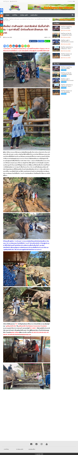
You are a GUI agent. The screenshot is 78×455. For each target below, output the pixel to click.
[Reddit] (10, 46)
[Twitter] (7, 46)
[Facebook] (4, 46)
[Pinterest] (16, 46)
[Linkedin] (13, 46)
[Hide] (0, 37)
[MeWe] (19, 46)
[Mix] (22, 46)
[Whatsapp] (25, 46)
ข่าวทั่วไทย (5, 19)
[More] (28, 46)
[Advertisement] (39, 403)
